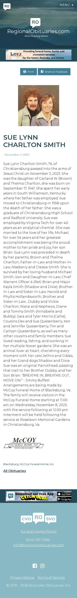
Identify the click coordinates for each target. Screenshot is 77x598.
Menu (67, 5)
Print (30, 71)
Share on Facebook (55, 71)
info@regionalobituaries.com (38, 545)
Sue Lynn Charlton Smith (34, 141)
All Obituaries (14, 471)
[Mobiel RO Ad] (38, 496)
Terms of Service (51, 578)
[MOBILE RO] (38, 55)
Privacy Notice (22, 578)
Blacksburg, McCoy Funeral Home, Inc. (28, 464)
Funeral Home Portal (38, 531)
